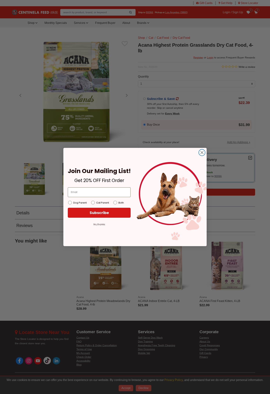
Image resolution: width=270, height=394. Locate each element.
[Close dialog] (202, 152)
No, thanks (99, 224)
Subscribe (99, 212)
